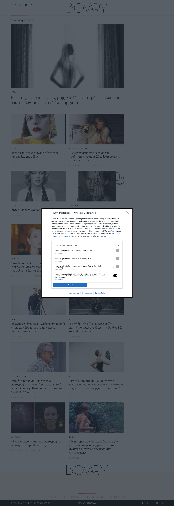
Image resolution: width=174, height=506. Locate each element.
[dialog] (87, 253)
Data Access (87, 293)
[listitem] (87, 245)
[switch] (116, 250)
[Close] (128, 213)
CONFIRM (70, 285)
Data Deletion (74, 293)
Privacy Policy (100, 293)
